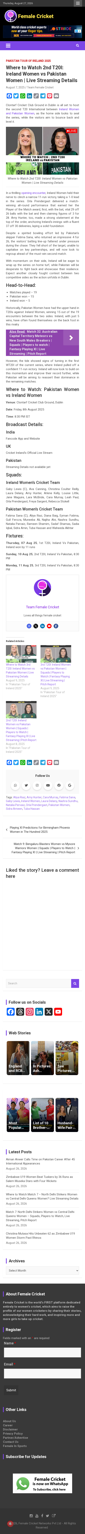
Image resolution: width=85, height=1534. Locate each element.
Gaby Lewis (13, 801)
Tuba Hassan (32, 808)
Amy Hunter (34, 797)
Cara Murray (50, 797)
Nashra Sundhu (68, 801)
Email (9, 1364)
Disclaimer (10, 1429)
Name (10, 1343)
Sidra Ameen (14, 808)
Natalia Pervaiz (15, 805)
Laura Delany (49, 801)
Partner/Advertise (15, 1438)
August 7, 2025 (15, 87)
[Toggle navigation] (8, 45)
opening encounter (33, 193)
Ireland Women (30, 801)
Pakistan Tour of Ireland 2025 (28, 60)
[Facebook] (56, 626)
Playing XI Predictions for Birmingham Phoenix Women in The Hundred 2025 (40, 830)
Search (75, 983)
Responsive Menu (78, 3)
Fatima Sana (67, 797)
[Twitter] (35, 626)
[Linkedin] (42, 626)
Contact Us (10, 1442)
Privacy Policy (13, 1433)
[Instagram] (29, 626)
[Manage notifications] (10, 1524)
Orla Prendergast (36, 805)
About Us (9, 1421)
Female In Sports (15, 1446)
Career (8, 1425)
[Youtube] (49, 626)
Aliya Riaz (19, 797)
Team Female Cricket (40, 87)
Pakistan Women (59, 805)
